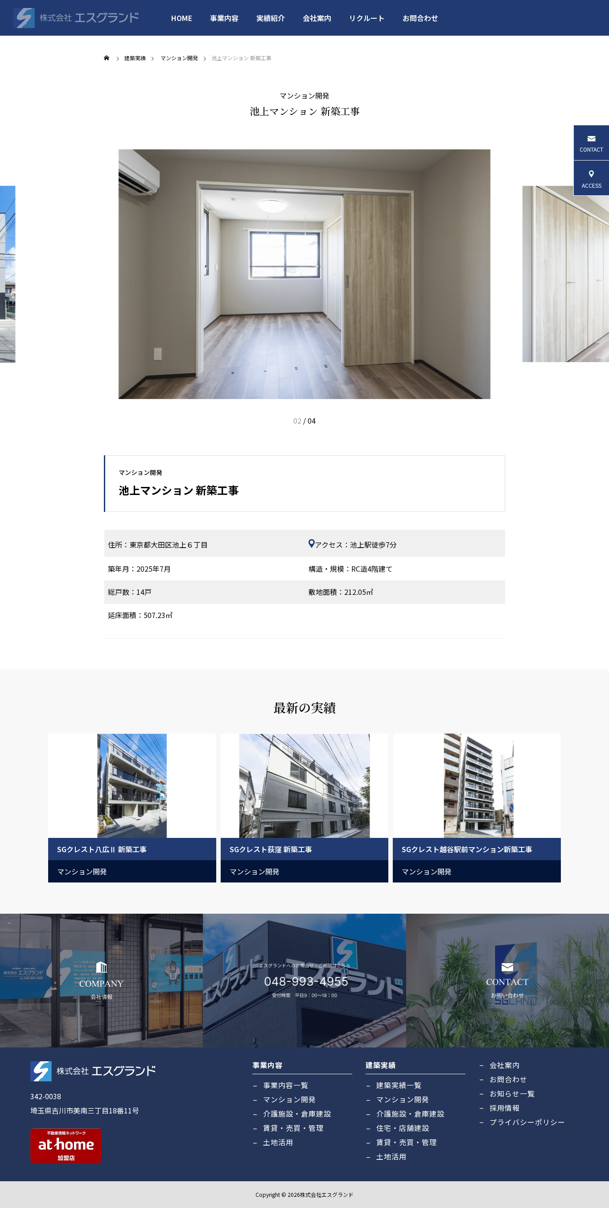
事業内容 (224, 17)
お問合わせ (420, 17)
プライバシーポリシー (527, 1122)
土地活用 (278, 1142)
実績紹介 (270, 17)
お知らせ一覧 (512, 1093)
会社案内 (317, 17)
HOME (181, 17)
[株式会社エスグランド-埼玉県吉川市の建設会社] (76, 18)
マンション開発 (304, 95)
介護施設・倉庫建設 (297, 1113)
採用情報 (505, 1107)
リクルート (367, 17)
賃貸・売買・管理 (293, 1127)
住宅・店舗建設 (402, 1127)
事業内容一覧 (286, 1085)
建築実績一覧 (399, 1085)
